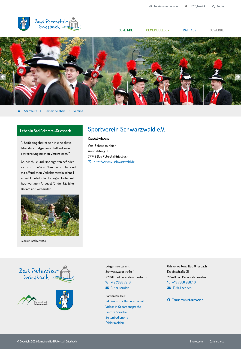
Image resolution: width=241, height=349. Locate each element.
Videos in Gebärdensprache (123, 306)
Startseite (30, 111)
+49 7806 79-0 (121, 282)
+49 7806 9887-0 (184, 282)
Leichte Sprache (116, 312)
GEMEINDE (126, 30)
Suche (220, 6)
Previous (3, 77)
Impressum (196, 341)
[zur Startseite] (50, 22)
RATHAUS (189, 30)
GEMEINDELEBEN (157, 30)
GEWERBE (217, 30)
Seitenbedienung (117, 317)
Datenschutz (217, 341)
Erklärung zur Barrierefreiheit (125, 301)
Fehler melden (115, 322)
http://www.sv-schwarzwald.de (114, 161)
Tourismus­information (187, 299)
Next (238, 77)
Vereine (78, 111)
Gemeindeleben (55, 111)
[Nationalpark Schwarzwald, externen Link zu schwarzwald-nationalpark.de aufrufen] (33, 297)
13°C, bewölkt (198, 6)
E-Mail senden (120, 287)
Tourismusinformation (166, 6)
